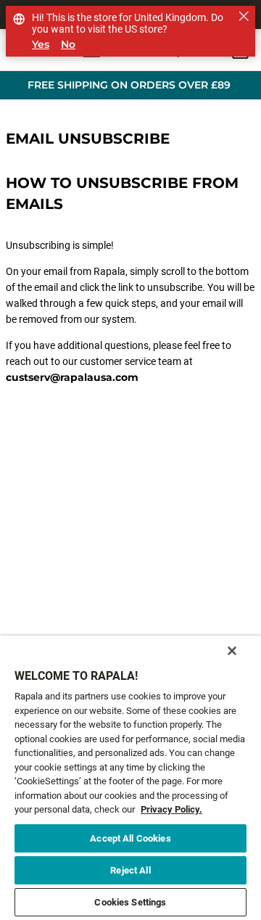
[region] (130, 778)
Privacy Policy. (171, 809)
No (68, 44)
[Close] (232, 650)
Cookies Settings (130, 902)
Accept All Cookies (130, 838)
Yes (40, 44)
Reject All (130, 870)
